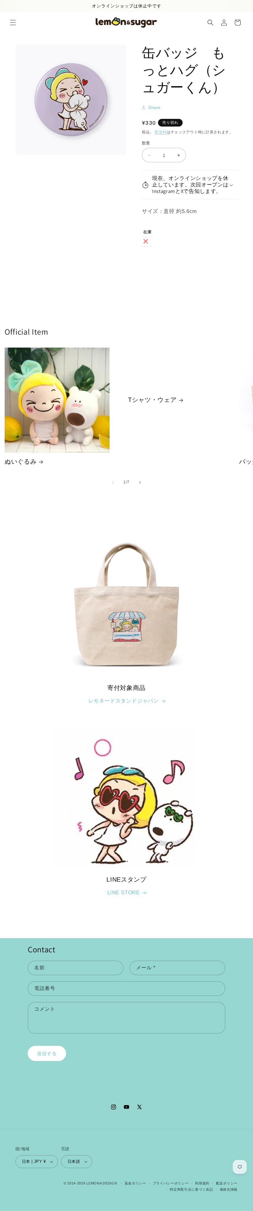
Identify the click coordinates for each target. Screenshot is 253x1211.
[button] (13, 22)
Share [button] (154, 107)
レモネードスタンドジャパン (123, 701)
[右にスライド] (140, 482)
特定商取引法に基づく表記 (191, 1189)
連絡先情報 (229, 1189)
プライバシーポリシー (171, 1183)
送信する (47, 1053)
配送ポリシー (227, 1183)
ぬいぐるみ (20, 461)
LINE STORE (123, 893)
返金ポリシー (135, 1183)
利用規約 (202, 1183)
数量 (146, 143)
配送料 (161, 132)
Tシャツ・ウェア (152, 400)
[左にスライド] (113, 482)
